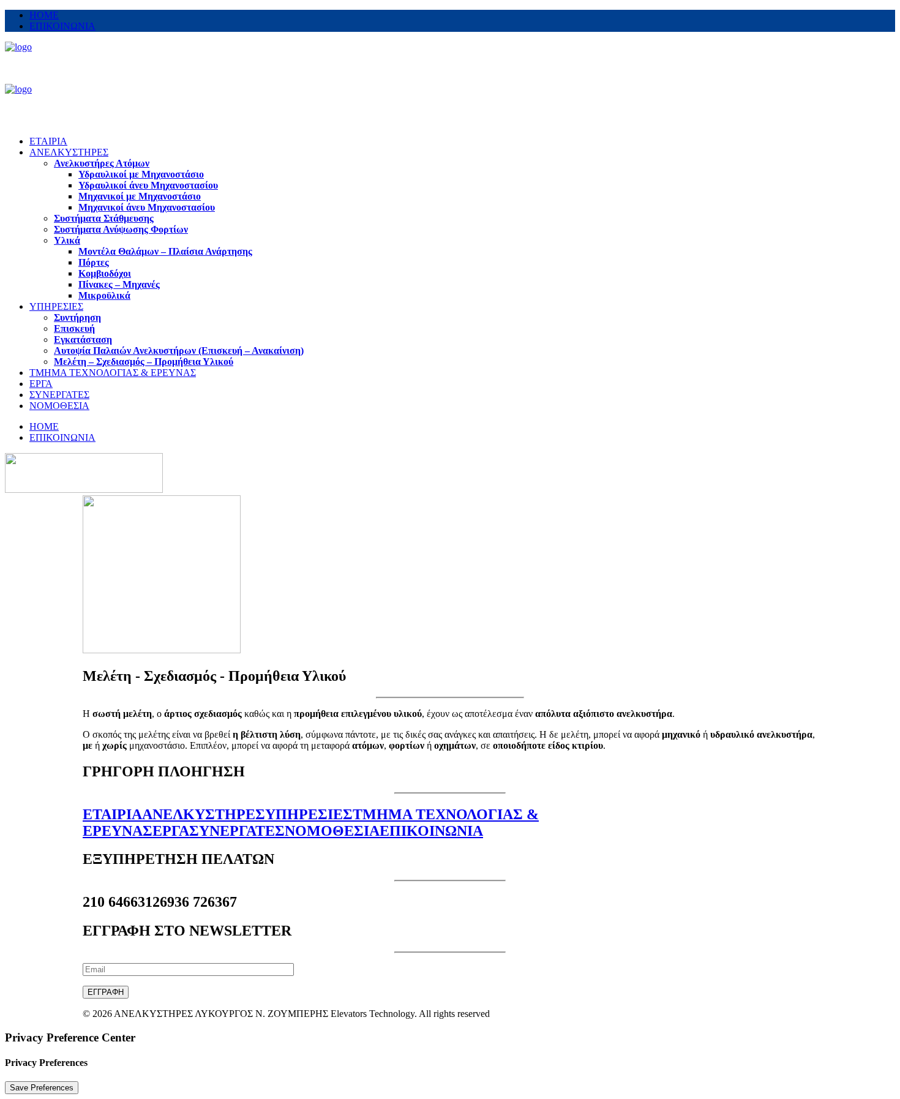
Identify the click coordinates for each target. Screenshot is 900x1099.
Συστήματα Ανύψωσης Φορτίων (121, 229)
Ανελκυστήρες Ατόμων (101, 163)
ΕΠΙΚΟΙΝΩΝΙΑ (62, 26)
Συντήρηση (77, 317)
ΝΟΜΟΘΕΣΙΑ (59, 405)
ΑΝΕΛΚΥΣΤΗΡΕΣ (68, 152)
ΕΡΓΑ (41, 383)
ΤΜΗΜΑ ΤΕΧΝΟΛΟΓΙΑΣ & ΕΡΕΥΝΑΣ (112, 372)
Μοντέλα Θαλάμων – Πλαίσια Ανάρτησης (165, 251)
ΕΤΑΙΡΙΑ (48, 141)
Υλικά (67, 240)
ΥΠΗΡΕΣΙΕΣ (56, 306)
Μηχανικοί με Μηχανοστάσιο (139, 196)
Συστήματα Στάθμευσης (104, 218)
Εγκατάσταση (83, 339)
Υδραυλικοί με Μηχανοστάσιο (141, 174)
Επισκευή (74, 328)
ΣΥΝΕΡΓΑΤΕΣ (59, 394)
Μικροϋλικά (104, 295)
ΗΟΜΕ (44, 15)
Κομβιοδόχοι (104, 273)
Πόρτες (93, 262)
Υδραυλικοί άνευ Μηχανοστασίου (148, 185)
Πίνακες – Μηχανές (119, 284)
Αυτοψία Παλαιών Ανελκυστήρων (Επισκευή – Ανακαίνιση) (179, 350)
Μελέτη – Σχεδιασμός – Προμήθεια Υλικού (143, 361)
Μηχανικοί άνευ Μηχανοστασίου (146, 207)
